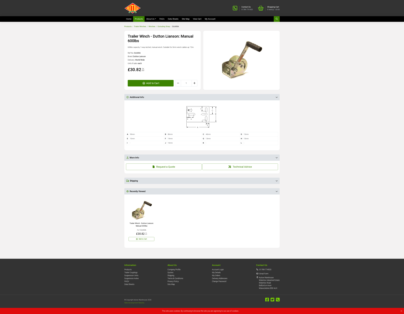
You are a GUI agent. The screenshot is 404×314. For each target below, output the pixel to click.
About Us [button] (150, 19)
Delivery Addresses (219, 278)
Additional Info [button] (137, 97)
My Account (210, 19)
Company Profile (174, 270)
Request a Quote (165, 166)
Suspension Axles (131, 278)
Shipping (170, 275)
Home (129, 19)
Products (139, 19)
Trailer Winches (140, 26)
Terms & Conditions (175, 278)
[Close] (401, 311)
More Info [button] (134, 157)
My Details (216, 272)
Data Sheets (173, 19)
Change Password (219, 281)
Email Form (263, 274)
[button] (131, 265)
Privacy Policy (173, 281)
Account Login (218, 270)
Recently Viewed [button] (138, 191)
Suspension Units (131, 275)
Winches (152, 26)
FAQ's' (126, 281)
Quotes (170, 272)
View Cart (197, 19)
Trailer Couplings (131, 272)
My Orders (216, 275)
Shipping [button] (134, 181)
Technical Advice (242, 166)
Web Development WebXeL (134, 303)
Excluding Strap (164, 26)
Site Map (186, 19)
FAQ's (161, 19)
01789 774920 (265, 270)
